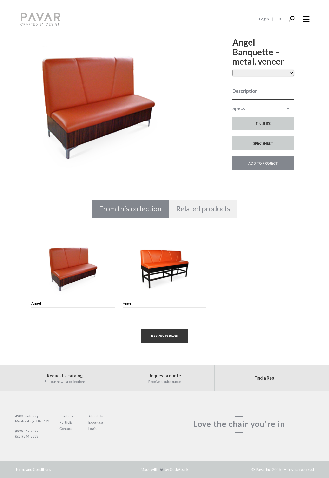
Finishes (263, 123)
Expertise (95, 422)
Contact (65, 428)
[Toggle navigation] (305, 18)
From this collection (130, 208)
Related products (203, 208)
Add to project (263, 163)
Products (66, 416)
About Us (95, 416)
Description (245, 91)
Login (264, 18)
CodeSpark (179, 469)
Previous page (164, 336)
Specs (238, 108)
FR (278, 18)
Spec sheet (263, 143)
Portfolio (66, 422)
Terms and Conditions (33, 469)
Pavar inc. (263, 469)
